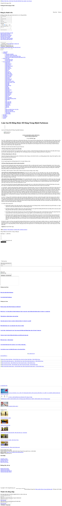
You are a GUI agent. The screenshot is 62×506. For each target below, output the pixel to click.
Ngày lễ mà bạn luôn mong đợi (6, 39)
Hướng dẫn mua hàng (4, 468)
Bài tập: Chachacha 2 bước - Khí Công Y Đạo (10, 439)
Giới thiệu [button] (5, 52)
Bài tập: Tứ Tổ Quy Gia (5, 425)
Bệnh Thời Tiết (8, 101)
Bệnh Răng (7, 90)
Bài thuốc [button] (5, 114)
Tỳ (5, 108)
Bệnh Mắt (7, 84)
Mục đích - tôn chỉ (4, 460)
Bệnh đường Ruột (8, 92)
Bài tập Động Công (9, 59)
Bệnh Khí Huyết (8, 79)
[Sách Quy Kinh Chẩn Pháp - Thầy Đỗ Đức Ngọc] (11, 359)
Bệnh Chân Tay (8, 68)
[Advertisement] (31, 251)
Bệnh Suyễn (7, 95)
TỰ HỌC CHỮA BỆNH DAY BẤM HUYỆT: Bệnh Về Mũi (20, 397)
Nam (6, 24)
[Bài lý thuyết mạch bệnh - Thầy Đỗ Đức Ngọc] (10, 364)
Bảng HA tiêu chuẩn (4, 462)
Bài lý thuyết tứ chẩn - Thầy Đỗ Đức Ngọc (27, 362)
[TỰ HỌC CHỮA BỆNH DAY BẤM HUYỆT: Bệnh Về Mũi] (4, 397)
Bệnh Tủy (7, 107)
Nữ (9, 24)
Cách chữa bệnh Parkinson (6, 297)
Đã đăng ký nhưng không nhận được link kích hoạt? (10, 47)
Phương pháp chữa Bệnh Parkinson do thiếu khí (10, 306)
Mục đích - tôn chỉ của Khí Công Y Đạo (13, 56)
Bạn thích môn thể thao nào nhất (6, 32)
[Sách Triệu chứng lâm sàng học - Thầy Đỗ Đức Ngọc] (11, 361)
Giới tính (2, 23)
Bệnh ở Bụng (7, 67)
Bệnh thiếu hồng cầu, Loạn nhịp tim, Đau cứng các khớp (12, 325)
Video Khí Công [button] (6, 58)
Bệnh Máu (7, 83)
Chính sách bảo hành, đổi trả (5, 471)
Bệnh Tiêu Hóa (8, 102)
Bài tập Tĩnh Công (8, 60)
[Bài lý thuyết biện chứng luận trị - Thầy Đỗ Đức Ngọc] (12, 366)
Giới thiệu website (3, 458)
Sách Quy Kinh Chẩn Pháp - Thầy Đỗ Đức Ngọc (30, 359)
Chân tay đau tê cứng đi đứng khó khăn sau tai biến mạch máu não (14, 335)
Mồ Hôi (6, 86)
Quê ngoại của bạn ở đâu (5, 37)
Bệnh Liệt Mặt (8, 80)
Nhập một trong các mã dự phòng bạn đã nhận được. (10, 501)
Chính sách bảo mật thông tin (6, 470)
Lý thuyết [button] (5, 116)
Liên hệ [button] (4, 118)
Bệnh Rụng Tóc (8, 93)
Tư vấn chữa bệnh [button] (6, 61)
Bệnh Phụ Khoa (8, 89)
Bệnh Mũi (7, 87)
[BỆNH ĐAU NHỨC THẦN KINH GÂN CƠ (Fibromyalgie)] (13, 398)
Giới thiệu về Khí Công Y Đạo (11, 55)
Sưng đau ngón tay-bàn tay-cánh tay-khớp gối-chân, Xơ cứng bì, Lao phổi (15, 320)
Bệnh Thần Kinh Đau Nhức (10, 98)
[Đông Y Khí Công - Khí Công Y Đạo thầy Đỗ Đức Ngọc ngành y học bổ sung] (16, 1)
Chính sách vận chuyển (4, 469)
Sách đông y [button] (5, 115)
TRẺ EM (7, 106)
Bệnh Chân (7, 69)
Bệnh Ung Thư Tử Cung (10, 111)
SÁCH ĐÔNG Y (3, 355)
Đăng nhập (55, 12)
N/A (3, 24)
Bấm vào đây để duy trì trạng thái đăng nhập (43, 489)
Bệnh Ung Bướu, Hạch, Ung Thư (11, 109)
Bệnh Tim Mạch (8, 97)
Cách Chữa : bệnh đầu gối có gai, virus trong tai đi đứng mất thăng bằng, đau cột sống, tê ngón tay (20, 330)
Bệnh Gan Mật (8, 76)
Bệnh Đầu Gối (8, 72)
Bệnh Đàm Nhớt (8, 73)
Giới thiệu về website (9, 54)
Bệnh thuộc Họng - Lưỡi (10, 82)
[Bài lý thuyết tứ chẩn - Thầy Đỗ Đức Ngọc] (9, 362)
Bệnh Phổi (7, 88)
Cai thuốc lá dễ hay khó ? (13, 406)
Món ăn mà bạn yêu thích (5, 33)
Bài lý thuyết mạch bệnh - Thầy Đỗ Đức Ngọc (29, 364)
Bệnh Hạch (7, 77)
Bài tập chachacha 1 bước (6, 417)
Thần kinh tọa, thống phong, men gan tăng (9, 316)
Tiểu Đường (7, 103)
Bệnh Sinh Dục (8, 94)
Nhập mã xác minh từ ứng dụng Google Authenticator (10, 497)
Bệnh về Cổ (7, 71)
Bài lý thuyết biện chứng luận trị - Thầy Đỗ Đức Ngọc (33, 366)
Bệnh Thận (7, 99)
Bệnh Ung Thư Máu (9, 110)
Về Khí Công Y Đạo (4, 459)
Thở (6, 100)
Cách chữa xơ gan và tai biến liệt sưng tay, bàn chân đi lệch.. (12, 349)
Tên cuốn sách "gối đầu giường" (6, 38)
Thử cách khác (3, 500)
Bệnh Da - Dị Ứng (8, 74)
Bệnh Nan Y (7, 62)
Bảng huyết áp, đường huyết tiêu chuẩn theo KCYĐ (15, 57)
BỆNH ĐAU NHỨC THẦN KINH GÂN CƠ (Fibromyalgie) (38, 398)
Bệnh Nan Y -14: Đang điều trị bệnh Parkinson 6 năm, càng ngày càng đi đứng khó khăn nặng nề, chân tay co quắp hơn (25, 311)
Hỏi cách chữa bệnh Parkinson (6, 292)
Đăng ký (59, 12)
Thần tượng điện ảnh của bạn (6, 35)
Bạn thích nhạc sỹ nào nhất (5, 36)
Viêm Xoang (7, 112)
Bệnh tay (7, 70)
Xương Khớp (7, 113)
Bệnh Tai (7, 96)
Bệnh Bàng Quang (9, 65)
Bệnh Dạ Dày (8, 64)
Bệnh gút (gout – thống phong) (6, 339)
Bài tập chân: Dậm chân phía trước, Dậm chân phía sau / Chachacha (14, 432)
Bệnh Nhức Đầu (8, 75)
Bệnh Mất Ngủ (8, 85)
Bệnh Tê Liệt (7, 105)
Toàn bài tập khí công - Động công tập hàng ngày (10, 447)
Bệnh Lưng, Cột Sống (9, 81)
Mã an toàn (2, 271)
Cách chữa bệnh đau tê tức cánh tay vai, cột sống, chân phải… (13, 344)
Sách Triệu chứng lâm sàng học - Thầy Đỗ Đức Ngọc (33, 361)
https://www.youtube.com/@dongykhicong (15, 452)
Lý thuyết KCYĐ (3, 385)
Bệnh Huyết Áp (8, 63)
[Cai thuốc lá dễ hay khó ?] (4, 406)
